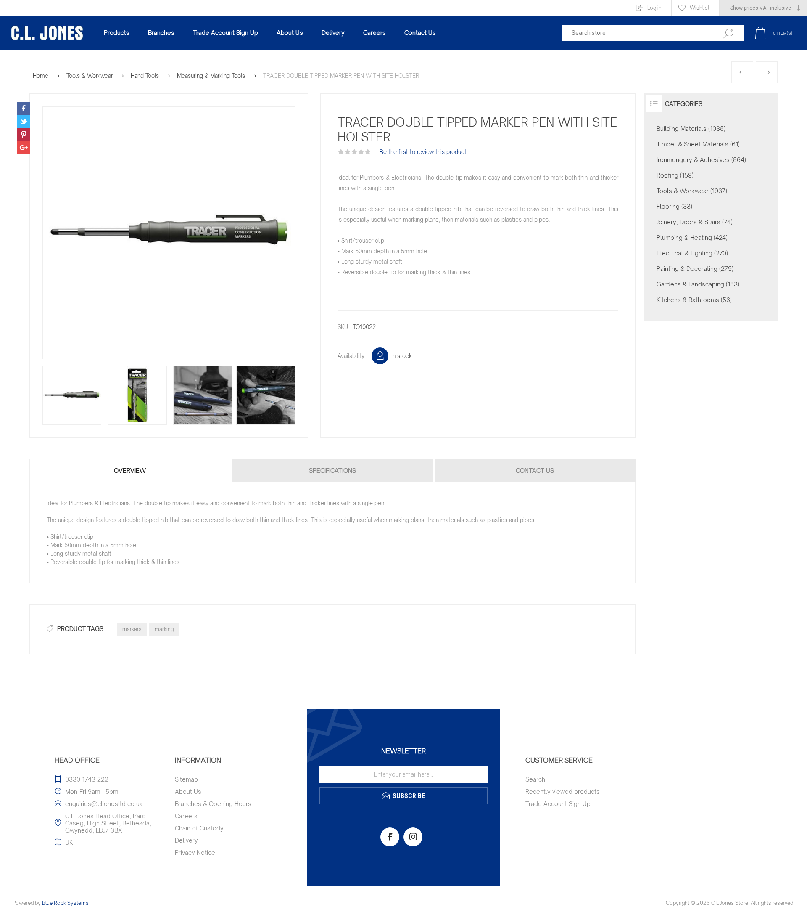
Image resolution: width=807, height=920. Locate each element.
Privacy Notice (195, 852)
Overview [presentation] (130, 470)
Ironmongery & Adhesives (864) (701, 159)
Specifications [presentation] (332, 470)
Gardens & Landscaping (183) (698, 284)
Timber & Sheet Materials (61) (698, 144)
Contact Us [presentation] (535, 470)
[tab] (130, 470)
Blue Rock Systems (65, 903)
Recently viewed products (562, 791)
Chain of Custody (199, 828)
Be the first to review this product (423, 151)
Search (535, 779)
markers (132, 629)
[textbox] (635, 33)
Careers (186, 815)
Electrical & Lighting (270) (692, 253)
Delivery (186, 840)
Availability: (351, 356)
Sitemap (186, 779)
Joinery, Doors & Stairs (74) (695, 221)
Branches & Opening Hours (213, 803)
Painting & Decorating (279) (695, 268)
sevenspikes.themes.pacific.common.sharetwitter (23, 121)
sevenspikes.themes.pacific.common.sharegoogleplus (23, 147)
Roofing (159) (675, 175)
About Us (188, 791)
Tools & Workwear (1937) (692, 190)
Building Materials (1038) (691, 128)
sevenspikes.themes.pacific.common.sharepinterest (23, 134)
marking (164, 629)
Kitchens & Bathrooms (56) (694, 299)
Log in (654, 8)
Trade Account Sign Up (558, 803)
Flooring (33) (674, 206)
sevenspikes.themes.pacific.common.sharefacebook (23, 108)
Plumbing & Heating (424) (692, 237)
